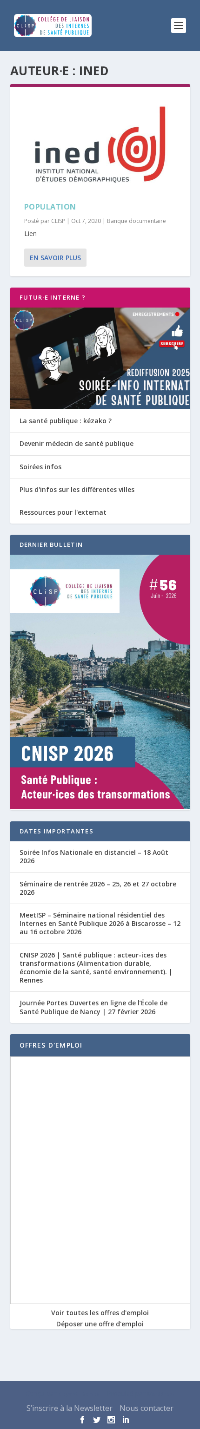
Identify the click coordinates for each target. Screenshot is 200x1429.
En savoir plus (55, 257)
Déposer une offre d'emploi (100, 1323)
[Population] (100, 144)
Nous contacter (146, 1408)
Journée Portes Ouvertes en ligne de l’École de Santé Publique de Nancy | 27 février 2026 (93, 1007)
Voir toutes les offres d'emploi (100, 1312)
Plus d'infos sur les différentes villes (77, 489)
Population (50, 207)
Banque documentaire (136, 221)
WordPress (161, 1394)
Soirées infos (40, 466)
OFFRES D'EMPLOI (51, 1045)
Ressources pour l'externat (63, 512)
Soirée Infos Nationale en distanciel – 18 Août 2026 (94, 856)
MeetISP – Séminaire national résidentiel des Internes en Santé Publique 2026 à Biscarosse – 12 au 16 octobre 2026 (100, 923)
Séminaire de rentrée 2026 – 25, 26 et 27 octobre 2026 (98, 888)
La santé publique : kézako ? (66, 420)
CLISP (58, 221)
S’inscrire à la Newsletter (70, 1408)
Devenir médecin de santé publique (76, 443)
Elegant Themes (79, 1394)
